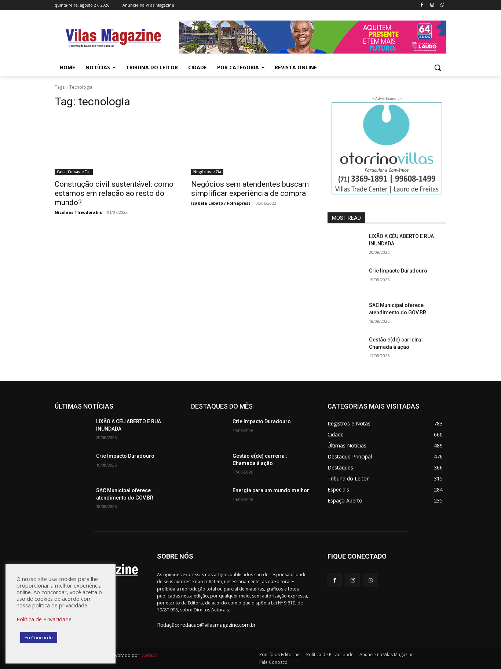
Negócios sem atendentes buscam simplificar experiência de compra (250, 189)
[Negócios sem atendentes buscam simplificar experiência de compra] (250, 145)
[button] (437, 67)
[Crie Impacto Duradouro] (345, 279)
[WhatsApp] (442, 5)
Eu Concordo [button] (39, 637)
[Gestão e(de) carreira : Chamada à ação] (345, 348)
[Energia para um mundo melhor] (209, 499)
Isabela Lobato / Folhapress (221, 203)
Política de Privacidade (44, 619)
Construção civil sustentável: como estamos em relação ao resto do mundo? (114, 193)
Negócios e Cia (207, 171)
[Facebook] (422, 5)
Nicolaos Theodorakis (78, 212)
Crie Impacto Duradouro (398, 271)
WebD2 (148, 655)
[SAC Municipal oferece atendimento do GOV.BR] (345, 314)
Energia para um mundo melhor (271, 490)
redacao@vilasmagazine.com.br (218, 624)
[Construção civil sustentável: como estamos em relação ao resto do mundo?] (114, 145)
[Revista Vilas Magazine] (113, 38)
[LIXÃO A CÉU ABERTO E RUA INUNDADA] (345, 245)
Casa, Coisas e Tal (74, 171)
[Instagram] (432, 5)
